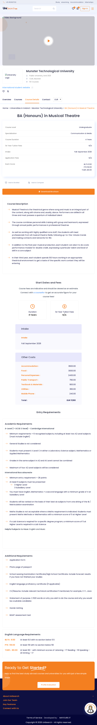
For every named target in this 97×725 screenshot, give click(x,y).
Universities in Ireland (20, 108)
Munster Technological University (47, 108)
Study (58, 2)
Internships (89, 2)
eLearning (65, 2)
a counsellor (39, 292)
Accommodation (77, 2)
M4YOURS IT (65, 717)
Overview (6, 99)
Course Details (32, 99)
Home (5, 108)
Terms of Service (34, 717)
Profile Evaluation (48, 685)
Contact (46, 99)
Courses (18, 99)
